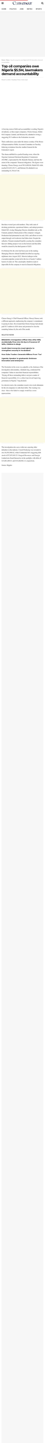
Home (4, 9)
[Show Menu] (3, 3)
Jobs (21, 9)
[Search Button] (42, 3)
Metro (29, 9)
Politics (13, 9)
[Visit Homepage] (22, 3)
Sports (39, 9)
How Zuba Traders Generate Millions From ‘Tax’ (22, 354)
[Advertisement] (22, 34)
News (7, 60)
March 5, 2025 (6, 80)
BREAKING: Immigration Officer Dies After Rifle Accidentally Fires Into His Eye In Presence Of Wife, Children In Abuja (21, 342)
